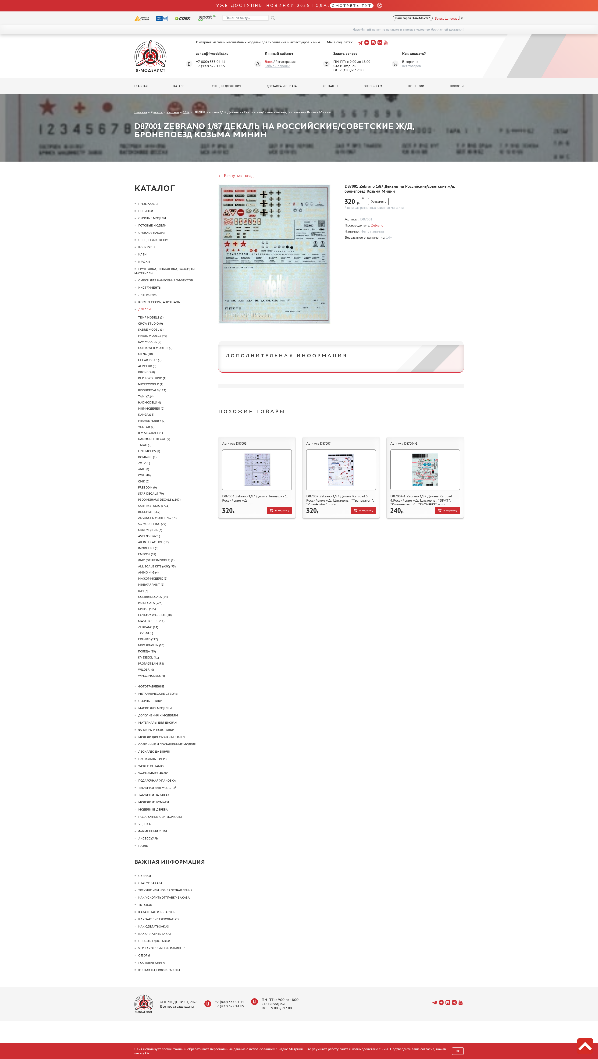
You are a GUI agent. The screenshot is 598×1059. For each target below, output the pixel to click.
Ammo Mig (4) (148, 572)
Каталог (179, 86)
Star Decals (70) (151, 493)
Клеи (142, 254)
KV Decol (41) (148, 657)
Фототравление (151, 686)
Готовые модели (152, 225)
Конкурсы (146, 247)
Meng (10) (145, 354)
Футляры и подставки (156, 730)
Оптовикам (373, 86)
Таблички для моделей (157, 788)
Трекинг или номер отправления (165, 890)
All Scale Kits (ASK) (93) (157, 566)
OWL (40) (144, 475)
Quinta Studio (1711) (153, 505)
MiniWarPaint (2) (151, 584)
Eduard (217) (148, 639)
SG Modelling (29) (152, 524)
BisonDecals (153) (152, 390)
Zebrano (173, 112)
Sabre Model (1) (151, 329)
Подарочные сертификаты (160, 816)
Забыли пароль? (277, 66)
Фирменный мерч (152, 831)
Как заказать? (414, 54)
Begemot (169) (149, 512)
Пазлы (143, 845)
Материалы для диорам (157, 722)
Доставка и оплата (282, 86)
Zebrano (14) (148, 627)
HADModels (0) (149, 402)
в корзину (282, 510)
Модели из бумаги (153, 802)
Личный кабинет (279, 54)
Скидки (144, 876)
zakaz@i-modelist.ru (212, 54)
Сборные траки (150, 701)
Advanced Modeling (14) (157, 518)
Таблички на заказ (153, 795)
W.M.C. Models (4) (151, 675)
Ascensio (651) (149, 536)
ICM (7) (143, 590)
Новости (457, 86)
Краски (144, 261)
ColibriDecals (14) (153, 597)
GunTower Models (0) (155, 348)
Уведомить (378, 201)
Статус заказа (150, 883)
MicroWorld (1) (150, 384)
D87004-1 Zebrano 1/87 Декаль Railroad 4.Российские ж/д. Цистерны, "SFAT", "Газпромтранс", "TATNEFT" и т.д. (421, 500)
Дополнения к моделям (158, 715)
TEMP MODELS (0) (151, 317)
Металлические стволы (158, 693)
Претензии (416, 86)
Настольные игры (152, 759)
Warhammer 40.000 (153, 773)
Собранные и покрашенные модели (167, 744)
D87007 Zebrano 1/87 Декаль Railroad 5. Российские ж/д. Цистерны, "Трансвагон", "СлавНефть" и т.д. (340, 500)
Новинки (145, 211)
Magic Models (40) (152, 335)
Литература (147, 295)
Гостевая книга (151, 962)
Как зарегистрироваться (158, 919)
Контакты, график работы (159, 970)
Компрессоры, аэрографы (159, 302)
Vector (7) (146, 427)
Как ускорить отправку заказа (164, 897)
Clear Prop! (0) (149, 360)
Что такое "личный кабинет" (161, 948)
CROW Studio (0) (150, 323)
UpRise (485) (147, 609)
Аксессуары (148, 838)
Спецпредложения (226, 86)
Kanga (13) (146, 414)
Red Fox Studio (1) (152, 378)
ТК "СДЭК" (145, 905)
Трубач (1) (145, 633)
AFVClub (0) (147, 366)
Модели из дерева (153, 809)
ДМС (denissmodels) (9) (156, 560)
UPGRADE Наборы (151, 232)
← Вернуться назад (235, 175)
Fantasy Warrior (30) (155, 615)
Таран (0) (144, 445)
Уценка (144, 824)
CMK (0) (143, 481)
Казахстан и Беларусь (156, 912)
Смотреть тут (352, 5)
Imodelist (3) (148, 548)
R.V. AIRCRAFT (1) (150, 433)
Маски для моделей (155, 708)
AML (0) (143, 469)
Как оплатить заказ (154, 933)
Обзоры (144, 955)
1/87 (186, 112)
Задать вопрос (345, 54)
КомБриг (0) (147, 457)
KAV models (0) (149, 342)
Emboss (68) (147, 554)
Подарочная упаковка (157, 780)
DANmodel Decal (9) (154, 439)
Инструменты (149, 287)
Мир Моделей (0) (151, 408)
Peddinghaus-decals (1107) (159, 499)
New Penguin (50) (151, 645)
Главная (141, 86)
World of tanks (151, 766)
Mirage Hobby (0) (151, 420)
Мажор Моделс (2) (152, 578)
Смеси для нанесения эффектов (165, 280)
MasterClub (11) (151, 621)
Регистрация (285, 62)
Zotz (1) (144, 463)
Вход (269, 62)
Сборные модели (152, 218)
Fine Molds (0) (149, 451)
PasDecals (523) (150, 603)
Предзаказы (148, 203)
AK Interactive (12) (153, 542)
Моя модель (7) (150, 530)
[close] (378, 5)
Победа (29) (147, 651)
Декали (157, 112)
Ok (458, 1051)
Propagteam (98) (151, 663)
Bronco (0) (146, 372)
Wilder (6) (146, 669)
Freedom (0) (147, 487)
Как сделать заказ (153, 926)
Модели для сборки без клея (161, 737)
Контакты (330, 86)
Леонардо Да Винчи (154, 751)
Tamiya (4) (145, 396)
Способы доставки (154, 941)
